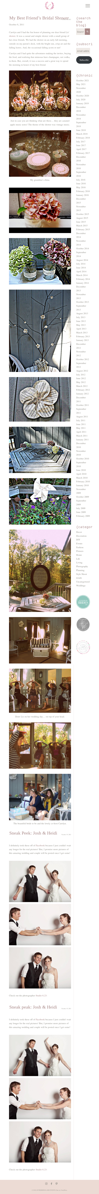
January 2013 (82, 340)
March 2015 (82, 225)
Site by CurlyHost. (61, 1190)
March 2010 (82, 477)
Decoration (81, 535)
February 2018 (83, 137)
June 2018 (81, 130)
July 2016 (80, 179)
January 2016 (82, 195)
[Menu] (86, 6)
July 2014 (80, 263)
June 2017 (81, 145)
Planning (80, 570)
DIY (78, 539)
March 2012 (82, 385)
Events (79, 543)
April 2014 (81, 271)
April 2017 (81, 149)
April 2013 (81, 328)
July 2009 (80, 508)
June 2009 (81, 512)
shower (12, 35)
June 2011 (81, 424)
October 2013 (82, 301)
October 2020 (82, 95)
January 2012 (82, 393)
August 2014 (82, 259)
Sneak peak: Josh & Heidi (33, 1007)
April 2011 (81, 431)
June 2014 (81, 267)
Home (79, 554)
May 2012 (81, 382)
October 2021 (82, 80)
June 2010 (81, 469)
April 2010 (81, 473)
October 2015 (82, 214)
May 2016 (81, 187)
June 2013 (81, 321)
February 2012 (83, 389)
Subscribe (84, 59)
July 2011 (80, 420)
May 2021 (81, 84)
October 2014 (82, 248)
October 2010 (82, 458)
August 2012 (82, 370)
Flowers (79, 551)
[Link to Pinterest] (56, 1183)
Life (78, 558)
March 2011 (82, 435)
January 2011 (82, 439)
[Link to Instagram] (46, 1183)
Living (79, 562)
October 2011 (82, 405)
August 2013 (82, 313)
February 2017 (83, 152)
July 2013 (80, 317)
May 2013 (81, 324)
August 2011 (82, 416)
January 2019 (82, 103)
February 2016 (83, 191)
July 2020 (80, 99)
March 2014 (82, 275)
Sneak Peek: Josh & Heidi (33, 833)
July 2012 (80, 374)
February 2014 (83, 278)
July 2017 (80, 141)
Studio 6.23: (41, 995)
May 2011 (81, 427)
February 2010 (83, 481)
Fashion (79, 547)
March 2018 (82, 133)
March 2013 (82, 332)
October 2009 (82, 496)
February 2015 (83, 229)
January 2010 (82, 485)
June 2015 (81, 221)
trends (79, 577)
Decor (79, 531)
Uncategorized (83, 581)
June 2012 (81, 378)
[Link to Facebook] (51, 1183)
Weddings (80, 585)
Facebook (40, 845)
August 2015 (82, 217)
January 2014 (82, 282)
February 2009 (83, 515)
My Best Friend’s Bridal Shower (39, 17)
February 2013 (83, 336)
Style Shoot (81, 574)
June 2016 (81, 183)
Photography (82, 566)
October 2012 (82, 359)
